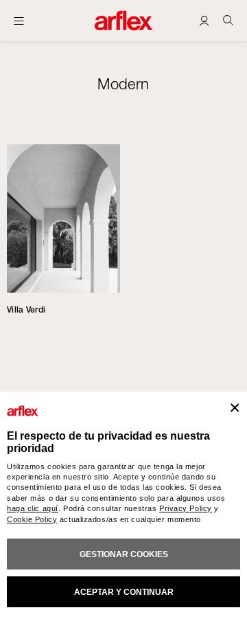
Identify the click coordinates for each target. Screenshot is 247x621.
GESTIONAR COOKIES (124, 554)
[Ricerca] (228, 20)
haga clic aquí (32, 508)
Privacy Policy (185, 508)
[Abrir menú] (19, 20)
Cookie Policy (32, 519)
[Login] (204, 20)
